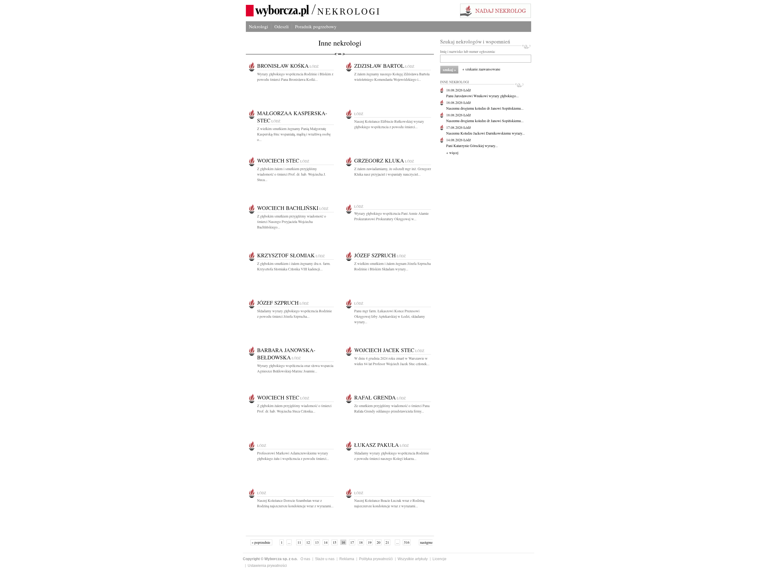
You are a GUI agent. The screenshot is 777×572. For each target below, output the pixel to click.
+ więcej (452, 152)
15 (334, 542)
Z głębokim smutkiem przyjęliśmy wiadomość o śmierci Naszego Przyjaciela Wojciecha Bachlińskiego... (291, 221)
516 (406, 542)
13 (317, 542)
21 (387, 542)
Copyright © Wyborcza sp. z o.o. (270, 559)
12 (308, 542)
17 (352, 542)
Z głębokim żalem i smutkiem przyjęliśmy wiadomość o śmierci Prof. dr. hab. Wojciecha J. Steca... (291, 174)
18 (361, 542)
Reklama (346, 559)
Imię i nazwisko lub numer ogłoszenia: (467, 51)
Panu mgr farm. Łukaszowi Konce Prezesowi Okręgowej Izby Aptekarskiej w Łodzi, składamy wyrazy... (389, 316)
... (289, 542)
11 (299, 542)
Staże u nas (324, 559)
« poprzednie (261, 542)
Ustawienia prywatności (267, 565)
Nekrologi (258, 26)
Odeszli (281, 26)
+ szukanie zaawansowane (481, 69)
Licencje (439, 559)
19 (370, 542)
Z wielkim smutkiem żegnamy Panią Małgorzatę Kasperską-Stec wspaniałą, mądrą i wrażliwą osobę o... (294, 134)
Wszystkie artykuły (413, 559)
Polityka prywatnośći (376, 559)
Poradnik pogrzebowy (316, 26)
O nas (305, 559)
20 (378, 542)
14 (325, 542)
